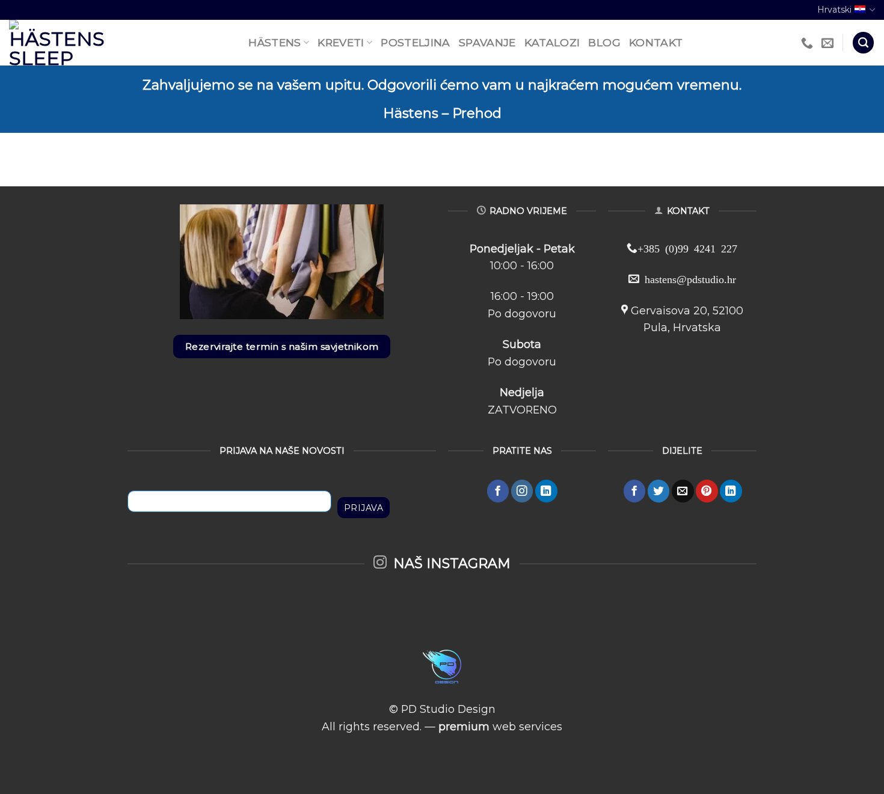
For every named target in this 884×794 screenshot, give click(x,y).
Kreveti (341, 42)
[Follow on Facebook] (498, 491)
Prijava (363, 507)
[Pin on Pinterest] (707, 491)
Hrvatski (834, 9)
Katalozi (552, 42)
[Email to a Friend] (683, 491)
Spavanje (487, 42)
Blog (604, 42)
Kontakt (656, 42)
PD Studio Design (448, 709)
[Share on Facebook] (635, 491)
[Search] (863, 42)
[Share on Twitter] (659, 491)
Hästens (274, 42)
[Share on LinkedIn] (731, 491)
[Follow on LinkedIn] (546, 491)
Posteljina (415, 42)
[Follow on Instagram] (522, 491)
